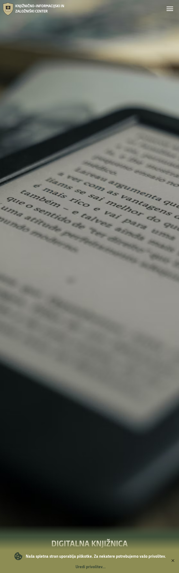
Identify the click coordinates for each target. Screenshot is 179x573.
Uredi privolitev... (91, 567)
